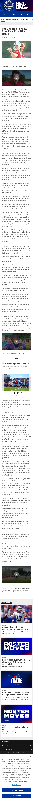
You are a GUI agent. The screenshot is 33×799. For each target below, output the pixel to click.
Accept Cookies (16, 795)
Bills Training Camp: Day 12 (16, 363)
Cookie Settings (16, 785)
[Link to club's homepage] (3, 13)
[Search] (27, 14)
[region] (16, 776)
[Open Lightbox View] (16, 385)
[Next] (21, 392)
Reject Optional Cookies (16, 790)
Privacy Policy (8, 781)
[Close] (31, 757)
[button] (16, 78)
